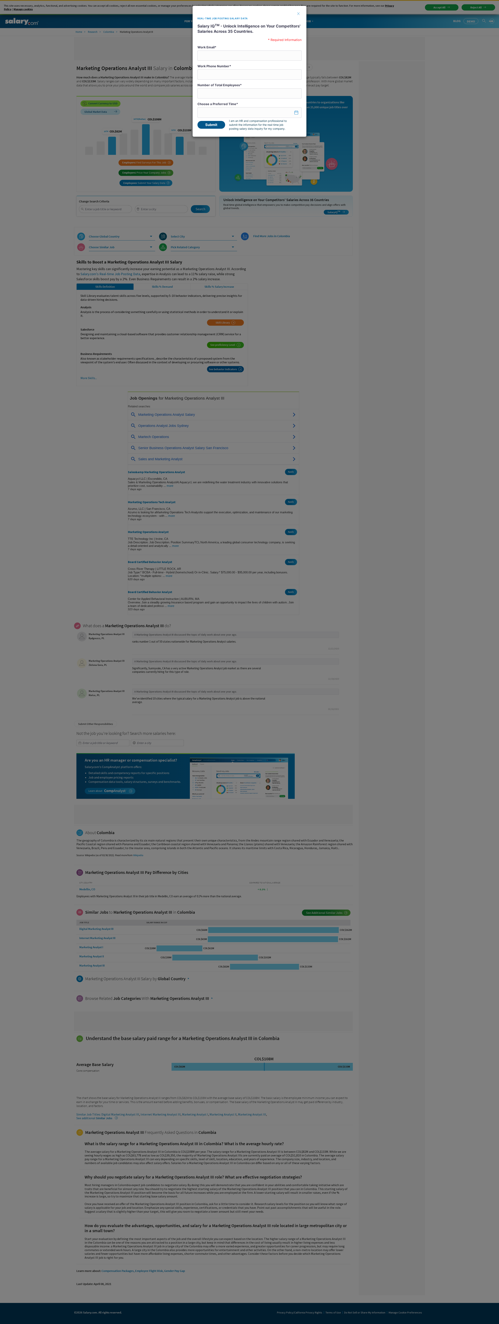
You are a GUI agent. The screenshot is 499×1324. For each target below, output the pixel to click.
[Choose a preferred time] (249, 112)
